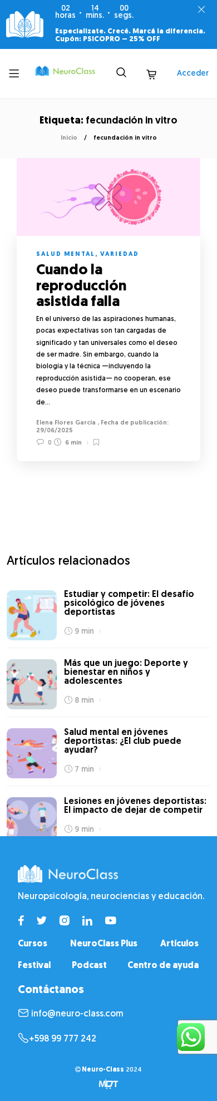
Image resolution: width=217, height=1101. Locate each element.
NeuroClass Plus (103, 944)
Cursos (32, 944)
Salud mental (65, 254)
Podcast (89, 965)
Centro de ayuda (163, 965)
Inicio (69, 138)
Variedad (119, 254)
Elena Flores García (66, 423)
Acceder (193, 74)
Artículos (179, 944)
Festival (34, 965)
